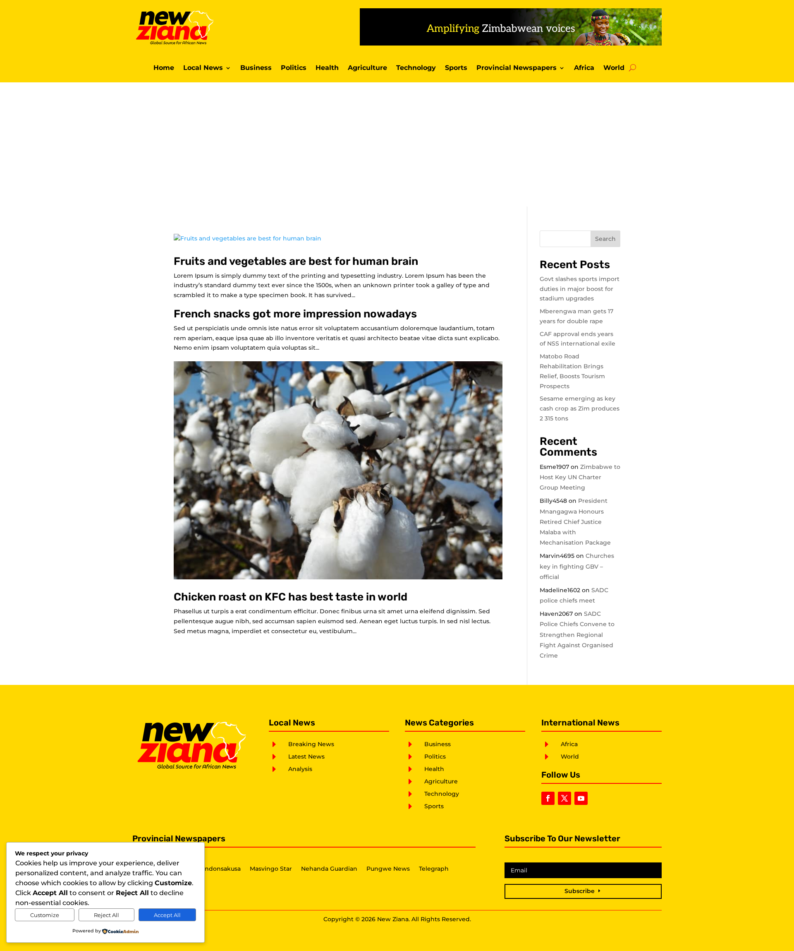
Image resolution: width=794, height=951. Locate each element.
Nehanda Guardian (329, 869)
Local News (203, 68)
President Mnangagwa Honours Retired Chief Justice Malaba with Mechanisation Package (575, 521)
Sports (456, 68)
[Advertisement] (397, 144)
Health (327, 68)
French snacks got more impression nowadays (295, 313)
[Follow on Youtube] (581, 798)
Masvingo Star (271, 869)
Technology (416, 68)
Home (163, 68)
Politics (293, 68)
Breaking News (311, 744)
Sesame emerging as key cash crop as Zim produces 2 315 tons (579, 408)
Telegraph (434, 869)
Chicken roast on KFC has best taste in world (290, 597)
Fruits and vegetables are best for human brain (296, 261)
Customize (44, 915)
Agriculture (367, 68)
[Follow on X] (564, 798)
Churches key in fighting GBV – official (577, 566)
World (613, 68)
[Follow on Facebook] (548, 798)
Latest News (306, 756)
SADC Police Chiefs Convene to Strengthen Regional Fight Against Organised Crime (577, 634)
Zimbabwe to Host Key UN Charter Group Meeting (580, 477)
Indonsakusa (222, 869)
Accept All (167, 915)
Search (605, 239)
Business (256, 68)
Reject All (106, 915)
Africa (584, 68)
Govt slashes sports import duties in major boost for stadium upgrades (579, 289)
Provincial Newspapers (516, 68)
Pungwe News (388, 869)
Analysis (300, 769)
